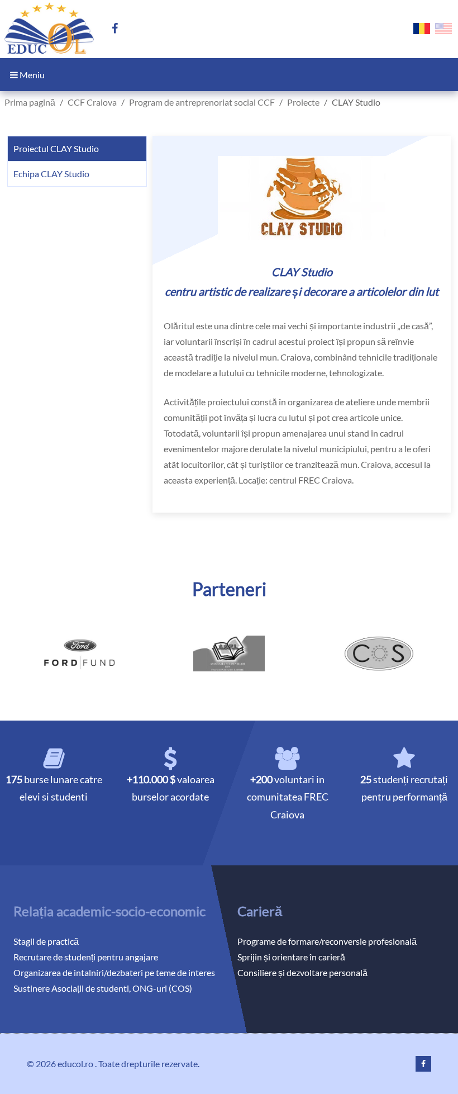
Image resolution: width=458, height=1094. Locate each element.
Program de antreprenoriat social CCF (202, 102)
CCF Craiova (92, 102)
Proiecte (303, 102)
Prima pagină (29, 102)
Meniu (31, 74)
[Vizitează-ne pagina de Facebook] (119, 29)
